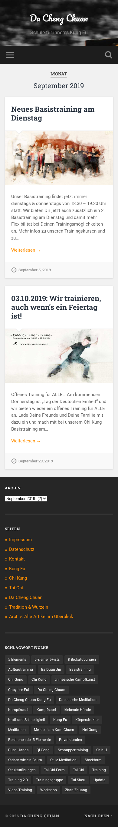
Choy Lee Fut (18, 690)
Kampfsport (46, 710)
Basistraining (80, 669)
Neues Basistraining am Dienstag (52, 113)
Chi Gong (15, 679)
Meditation (17, 730)
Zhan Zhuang (76, 790)
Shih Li (101, 750)
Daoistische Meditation (78, 700)
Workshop (48, 790)
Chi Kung (18, 578)
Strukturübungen (22, 770)
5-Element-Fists (47, 659)
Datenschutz (21, 549)
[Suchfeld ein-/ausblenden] (108, 55)
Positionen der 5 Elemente (29, 740)
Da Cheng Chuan (59, 18)
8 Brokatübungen (82, 659)
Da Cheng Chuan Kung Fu (29, 700)
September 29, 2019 (35, 461)
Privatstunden (70, 740)
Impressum (20, 539)
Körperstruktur (87, 720)
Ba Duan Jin (51, 669)
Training (99, 770)
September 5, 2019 (34, 270)
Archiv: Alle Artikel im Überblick (41, 616)
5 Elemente (17, 659)
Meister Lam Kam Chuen (54, 730)
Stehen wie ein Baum (25, 760)
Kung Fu (17, 568)
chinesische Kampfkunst (75, 679)
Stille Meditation (63, 760)
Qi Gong (43, 750)
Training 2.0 (18, 780)
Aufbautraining (20, 669)
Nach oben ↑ (98, 815)
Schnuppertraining (73, 750)
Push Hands (18, 750)
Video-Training (20, 790)
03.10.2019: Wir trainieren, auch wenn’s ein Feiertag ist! (56, 307)
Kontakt (17, 559)
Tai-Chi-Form (54, 770)
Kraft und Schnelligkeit (26, 720)
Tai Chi (16, 587)
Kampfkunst (18, 710)
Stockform (93, 760)
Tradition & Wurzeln (28, 607)
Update (99, 780)
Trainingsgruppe (49, 780)
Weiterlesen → (26, 250)
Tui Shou (78, 780)
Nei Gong (89, 730)
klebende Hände (77, 710)
